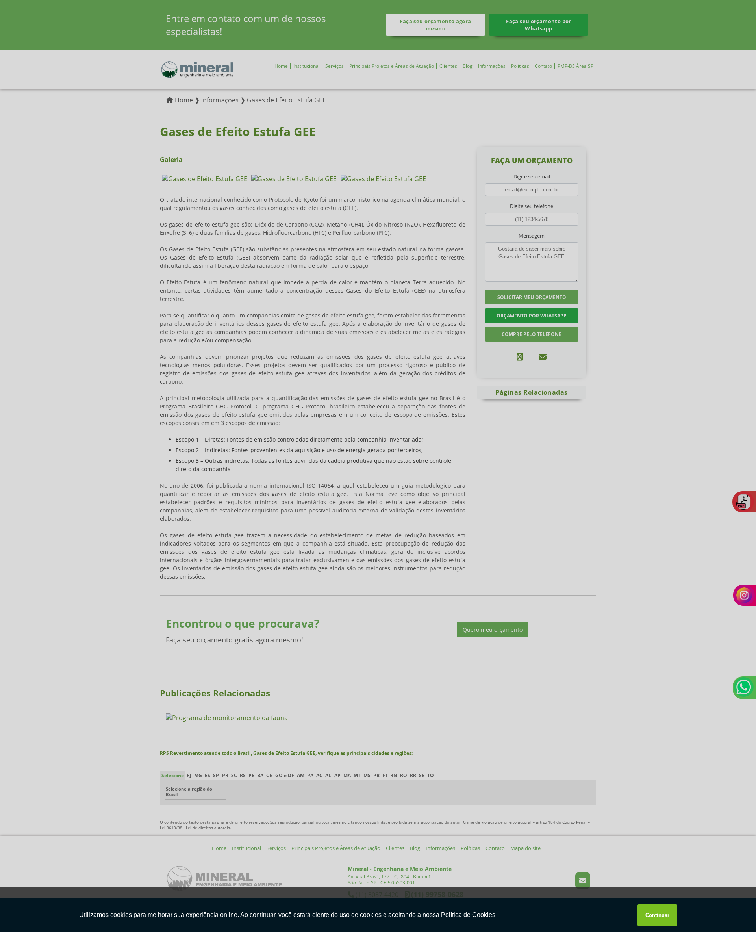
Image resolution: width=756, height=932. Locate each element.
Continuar (657, 915)
